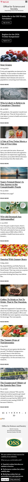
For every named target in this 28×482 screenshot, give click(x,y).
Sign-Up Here (6, 22)
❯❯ (14, 415)
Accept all (5, 479)
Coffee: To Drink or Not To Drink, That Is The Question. (13, 300)
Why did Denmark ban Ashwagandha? (10, 217)
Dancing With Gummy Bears (13, 259)
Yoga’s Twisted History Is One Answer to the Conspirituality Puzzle (12, 184)
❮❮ (3, 413)
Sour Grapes (6, 65)
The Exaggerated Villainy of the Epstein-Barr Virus (13, 384)
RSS (3, 419)
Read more (4, 84)
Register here (6, 40)
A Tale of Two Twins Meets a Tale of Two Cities (13, 142)
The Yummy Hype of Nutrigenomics (9, 341)
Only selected (14, 479)
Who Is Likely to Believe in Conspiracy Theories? (12, 104)
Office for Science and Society (14, 7)
